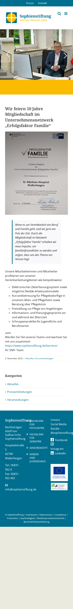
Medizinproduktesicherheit (50, 518)
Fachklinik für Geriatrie (36, 438)
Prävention (12, 518)
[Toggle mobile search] (59, 13)
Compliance (60, 514)
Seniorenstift (37, 447)
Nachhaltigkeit (27, 518)
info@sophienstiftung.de (20, 489)
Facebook (61, 440)
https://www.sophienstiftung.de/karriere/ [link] (31, 346)
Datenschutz (45, 514)
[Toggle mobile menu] (66, 13)
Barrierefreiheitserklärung (36, 521)
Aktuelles (29, 358)
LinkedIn (60, 453)
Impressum (31, 514)
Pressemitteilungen (44, 358)
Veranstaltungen (18, 400)
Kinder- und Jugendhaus (37, 457)
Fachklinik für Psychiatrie (37, 424)
